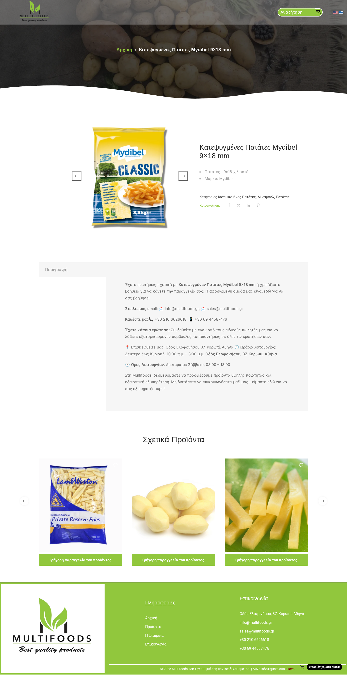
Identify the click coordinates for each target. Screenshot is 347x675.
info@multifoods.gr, (183, 308)
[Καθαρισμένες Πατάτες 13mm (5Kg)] (266, 505)
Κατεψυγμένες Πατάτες (237, 197)
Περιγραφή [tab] (56, 269)
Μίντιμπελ (266, 197)
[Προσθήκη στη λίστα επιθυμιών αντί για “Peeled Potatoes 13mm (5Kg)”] (301, 465)
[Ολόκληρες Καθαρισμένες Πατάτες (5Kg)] (173, 505)
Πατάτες (283, 197)
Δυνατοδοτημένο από (273, 669)
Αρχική (124, 49)
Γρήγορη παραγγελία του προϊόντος (81, 560)
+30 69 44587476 (211, 319)
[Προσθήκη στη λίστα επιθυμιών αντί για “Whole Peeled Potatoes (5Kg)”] (208, 465)
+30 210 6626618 (170, 319)
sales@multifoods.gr (225, 308)
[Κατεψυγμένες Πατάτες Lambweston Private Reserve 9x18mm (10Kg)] (80, 505)
